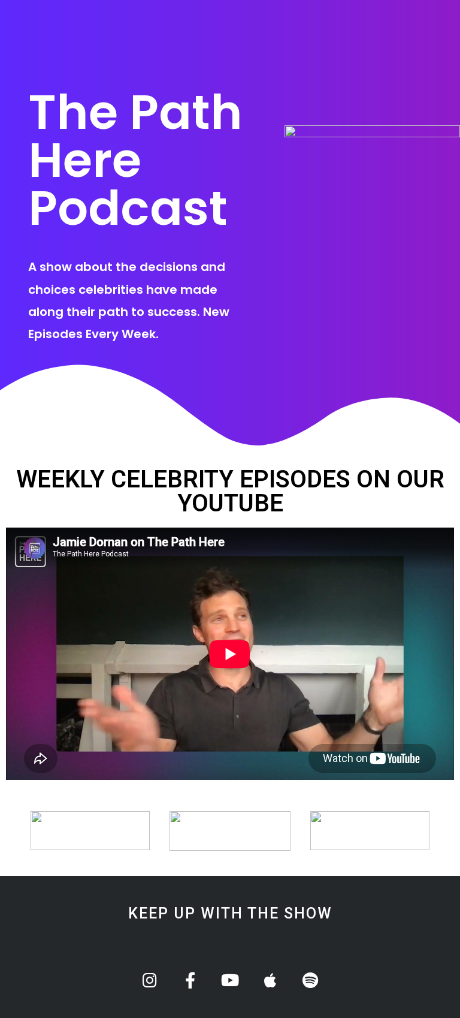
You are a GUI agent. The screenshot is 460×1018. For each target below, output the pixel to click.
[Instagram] (150, 980)
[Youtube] (230, 980)
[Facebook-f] (190, 980)
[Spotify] (310, 980)
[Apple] (270, 980)
